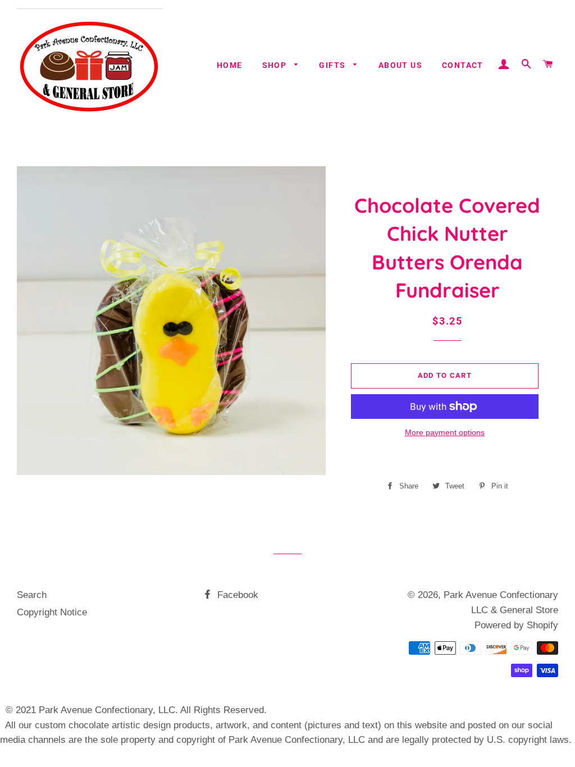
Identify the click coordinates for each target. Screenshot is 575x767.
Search (32, 595)
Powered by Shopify (516, 625)
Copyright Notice (52, 612)
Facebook (236, 595)
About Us (400, 65)
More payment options (445, 432)
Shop (275, 65)
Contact (462, 65)
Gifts (333, 65)
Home (230, 65)
